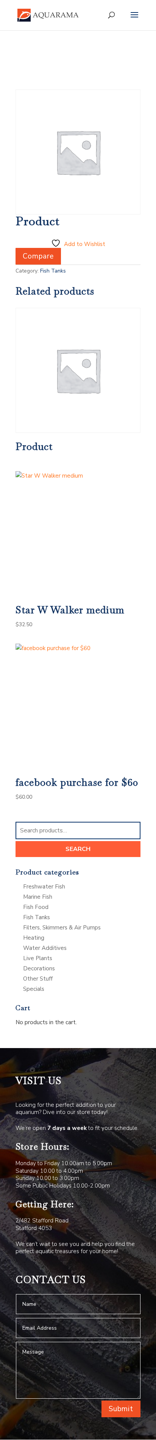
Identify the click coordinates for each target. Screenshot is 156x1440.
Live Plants (37, 958)
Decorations (39, 968)
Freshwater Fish (44, 886)
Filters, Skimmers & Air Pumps (62, 927)
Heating (33, 938)
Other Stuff (38, 978)
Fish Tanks (53, 270)
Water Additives (45, 948)
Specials (33, 989)
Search (78, 849)
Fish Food (35, 907)
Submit (121, 1409)
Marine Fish (37, 897)
